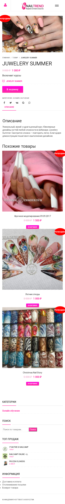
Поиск (33, 429)
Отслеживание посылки (14, 484)
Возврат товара (10, 488)
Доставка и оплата (11, 481)
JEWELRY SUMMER (14, 81)
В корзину (13, 89)
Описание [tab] (9, 107)
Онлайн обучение (21, 98)
